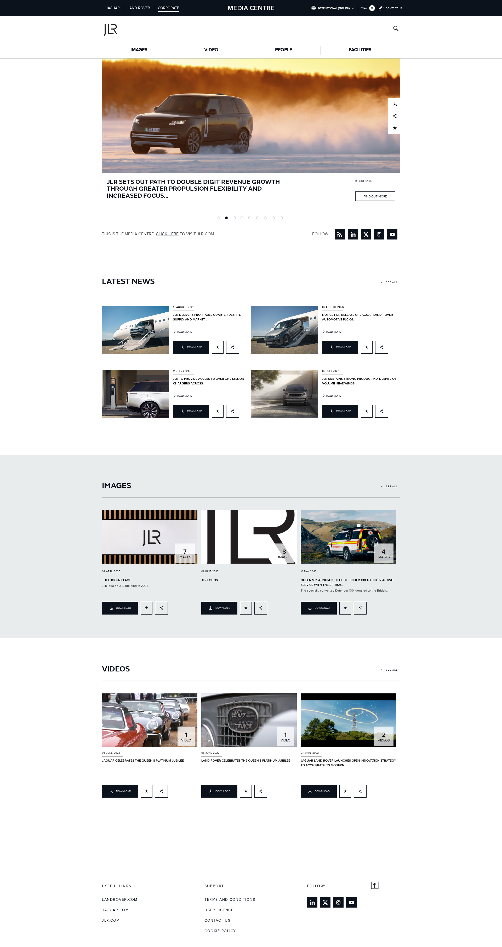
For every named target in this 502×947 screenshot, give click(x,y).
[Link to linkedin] (353, 234)
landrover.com (120, 900)
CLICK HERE (167, 234)
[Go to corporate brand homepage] (132, 29)
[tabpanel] (251, 139)
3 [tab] (235, 219)
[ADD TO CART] (394, 128)
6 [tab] (258, 219)
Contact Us (217, 921)
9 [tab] (282, 219)
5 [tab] (251, 219)
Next (404, 139)
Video (211, 50)
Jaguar (113, 8)
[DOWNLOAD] (394, 104)
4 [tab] (243, 219)
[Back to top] (375, 886)
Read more (184, 332)
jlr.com (111, 921)
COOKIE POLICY (220, 931)
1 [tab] (219, 219)
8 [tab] (274, 219)
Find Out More (375, 196)
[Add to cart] (218, 347)
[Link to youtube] (392, 234)
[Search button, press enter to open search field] (396, 29)
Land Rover (139, 8)
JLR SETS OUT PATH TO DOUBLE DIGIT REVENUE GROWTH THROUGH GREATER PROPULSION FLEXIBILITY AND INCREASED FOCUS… (193, 188)
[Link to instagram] (379, 234)
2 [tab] (227, 219)
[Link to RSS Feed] (340, 234)
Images (138, 50)
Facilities (360, 50)
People (283, 50)
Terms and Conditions (229, 900)
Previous (98, 139)
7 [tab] (266, 219)
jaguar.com (115, 910)
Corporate (168, 8)
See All (391, 282)
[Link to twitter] (366, 234)
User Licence (218, 910)
